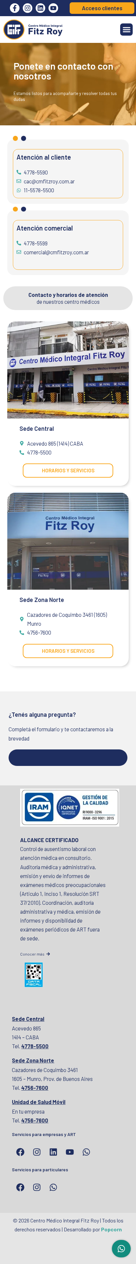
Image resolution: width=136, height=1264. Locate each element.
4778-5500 (35, 1046)
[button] (126, 29)
